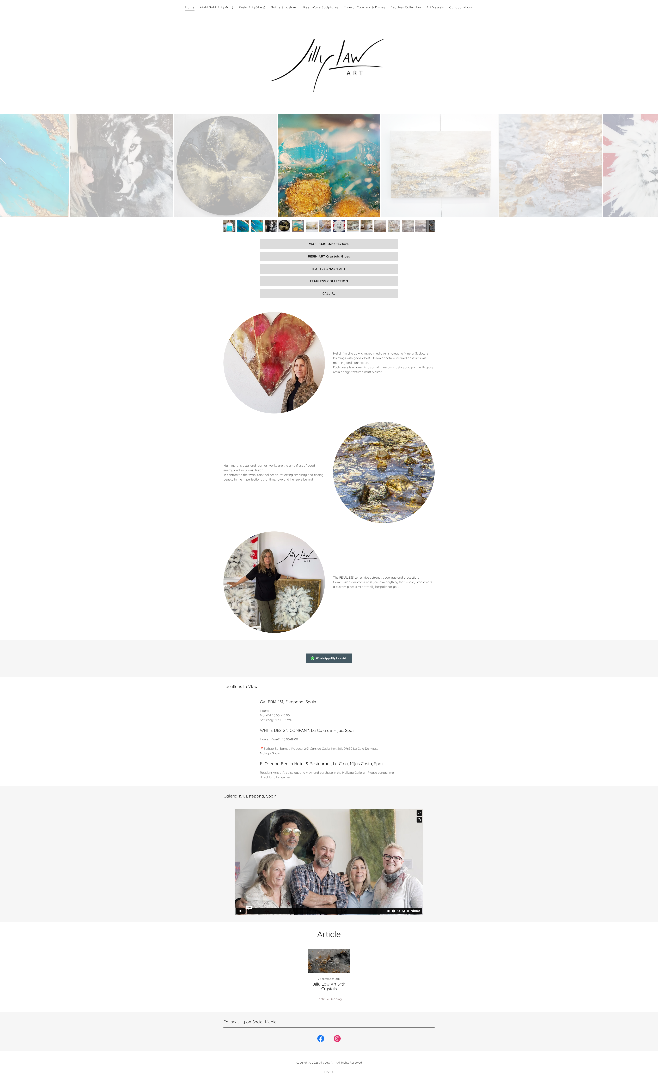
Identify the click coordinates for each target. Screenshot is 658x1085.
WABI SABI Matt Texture (329, 244)
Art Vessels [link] (435, 7)
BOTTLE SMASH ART (329, 269)
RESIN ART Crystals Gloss (329, 256)
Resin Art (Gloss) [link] (252, 7)
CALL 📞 (329, 293)
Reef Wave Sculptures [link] (320, 7)
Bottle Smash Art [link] (284, 7)
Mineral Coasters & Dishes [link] (364, 7)
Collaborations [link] (461, 7)
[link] (329, 977)
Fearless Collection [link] (406, 7)
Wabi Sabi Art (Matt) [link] (216, 7)
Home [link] (190, 7)
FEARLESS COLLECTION (329, 281)
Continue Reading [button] (329, 999)
